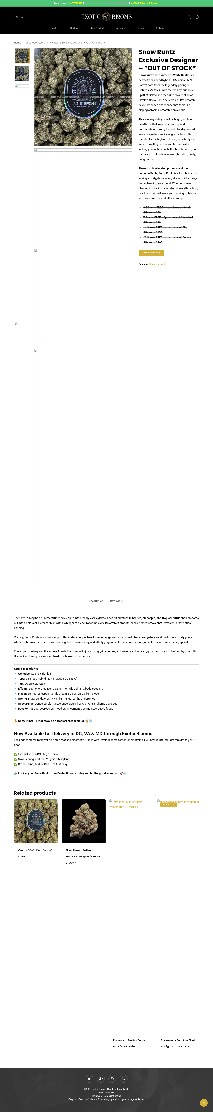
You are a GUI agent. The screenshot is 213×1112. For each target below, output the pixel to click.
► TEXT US (75, 3)
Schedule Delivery (151, 252)
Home (17, 42)
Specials (121, 28)
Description (96, 600)
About (52, 28)
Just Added (97, 28)
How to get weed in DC (118, 1089)
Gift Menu (73, 28)
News (140, 28)
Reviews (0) (117, 600)
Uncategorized (34, 42)
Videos (160, 28)
